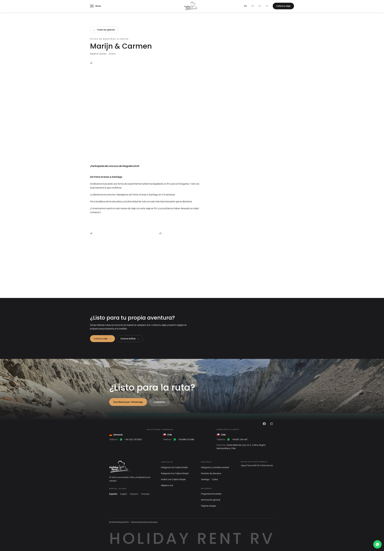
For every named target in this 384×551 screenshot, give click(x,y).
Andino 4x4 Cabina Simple (173, 479)
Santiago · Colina (209, 479)
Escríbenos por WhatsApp (128, 401)
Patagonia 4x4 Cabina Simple (175, 473)
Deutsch (134, 494)
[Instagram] (271, 423)
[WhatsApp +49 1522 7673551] (121, 439)
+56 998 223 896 (186, 439)
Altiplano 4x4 (167, 485)
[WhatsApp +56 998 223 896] (174, 439)
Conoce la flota (129, 338)
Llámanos (159, 401)
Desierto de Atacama (211, 473)
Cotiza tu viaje (102, 338)
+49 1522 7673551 (133, 439)
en (253, 6)
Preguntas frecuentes (211, 493)
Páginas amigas (208, 505)
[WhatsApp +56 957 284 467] (228, 439)
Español (113, 494)
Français (145, 494)
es (245, 6)
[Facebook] (264, 423)
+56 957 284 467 (240, 439)
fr (267, 6)
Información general (210, 499)
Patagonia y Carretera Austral (215, 467)
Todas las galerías (104, 29)
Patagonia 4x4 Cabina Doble (174, 467)
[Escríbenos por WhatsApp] (377, 544)
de (260, 6)
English (123, 494)
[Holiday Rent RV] (192, 6)
